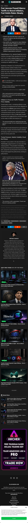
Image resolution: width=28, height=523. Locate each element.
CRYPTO (3, 282)
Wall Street (4, 180)
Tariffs (10, 222)
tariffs (10, 62)
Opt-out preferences (10, 521)
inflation (11, 108)
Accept (14, 518)
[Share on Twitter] (4, 33)
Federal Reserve (5, 54)
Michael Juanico (9, 16)
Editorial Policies (14, 500)
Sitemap (14, 505)
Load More (14, 390)
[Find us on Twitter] (11, 478)
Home (2, 5)
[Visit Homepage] (14, 2)
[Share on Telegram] (11, 33)
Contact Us (14, 498)
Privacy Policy (14, 503)
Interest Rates (23, 221)
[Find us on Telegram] (14, 478)
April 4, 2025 (17, 16)
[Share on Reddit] (17, 33)
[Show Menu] (26, 2)
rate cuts (18, 114)
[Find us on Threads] (17, 478)
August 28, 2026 (4, 307)
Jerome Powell (16, 54)
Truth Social (4, 143)
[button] (26, 507)
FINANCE (6, 5)
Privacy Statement (17, 521)
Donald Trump (18, 60)
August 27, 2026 (4, 366)
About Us (14, 497)
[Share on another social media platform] (24, 33)
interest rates (15, 58)
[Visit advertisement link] (14, 449)
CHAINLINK (4, 360)
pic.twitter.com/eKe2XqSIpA (8, 87)
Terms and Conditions (14, 502)
